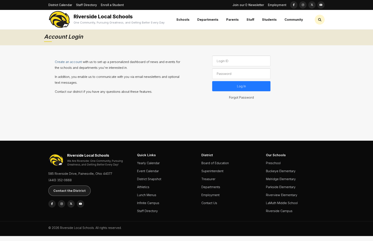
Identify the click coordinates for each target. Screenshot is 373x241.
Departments (210, 187)
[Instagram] (303, 5)
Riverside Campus (279, 211)
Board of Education (215, 163)
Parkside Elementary (281, 187)
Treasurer (208, 179)
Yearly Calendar (148, 163)
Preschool (273, 163)
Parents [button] (232, 19)
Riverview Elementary (281, 195)
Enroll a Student (112, 5)
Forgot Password (241, 97)
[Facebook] (293, 5)
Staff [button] (250, 19)
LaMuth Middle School (282, 203)
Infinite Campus (148, 203)
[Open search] (320, 20)
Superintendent (212, 171)
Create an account (68, 62)
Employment (277, 5)
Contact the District (69, 190)
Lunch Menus (146, 195)
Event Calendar (148, 171)
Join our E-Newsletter (248, 5)
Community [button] (293, 19)
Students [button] (269, 19)
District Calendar (60, 5)
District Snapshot (149, 179)
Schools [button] (183, 19)
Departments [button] (207, 19)
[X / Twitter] (312, 5)
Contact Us (209, 203)
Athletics (143, 187)
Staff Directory (86, 5)
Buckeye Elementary (281, 171)
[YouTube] (321, 5)
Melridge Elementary (281, 179)
